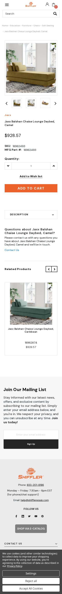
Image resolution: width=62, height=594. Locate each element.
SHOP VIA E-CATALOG (31, 528)
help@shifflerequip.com (35, 500)
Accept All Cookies (31, 588)
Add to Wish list (31, 176)
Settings (31, 573)
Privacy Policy (14, 566)
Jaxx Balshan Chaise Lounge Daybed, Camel (25, 31)
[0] (53, 5)
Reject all (31, 581)
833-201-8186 (35, 485)
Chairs (36, 25)
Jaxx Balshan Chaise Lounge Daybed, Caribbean (31, 330)
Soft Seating (48, 25)
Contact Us (12, 250)
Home (5, 25)
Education (15, 25)
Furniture (26, 25)
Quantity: (12, 159)
